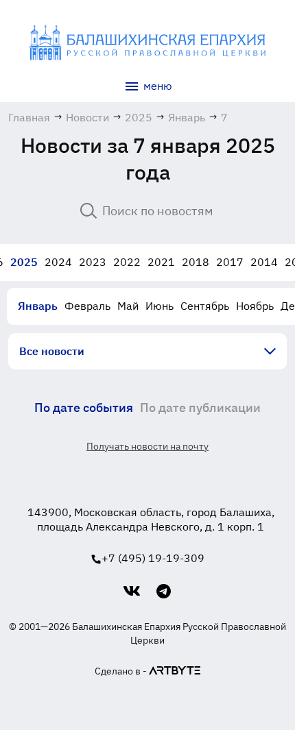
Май (128, 306)
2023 (92, 262)
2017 (230, 262)
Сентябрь (204, 306)
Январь (38, 306)
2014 (264, 262)
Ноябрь (255, 306)
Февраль (87, 306)
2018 (195, 262)
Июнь (159, 306)
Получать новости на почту (147, 446)
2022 (127, 262)
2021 (161, 262)
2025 (24, 262)
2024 (58, 262)
